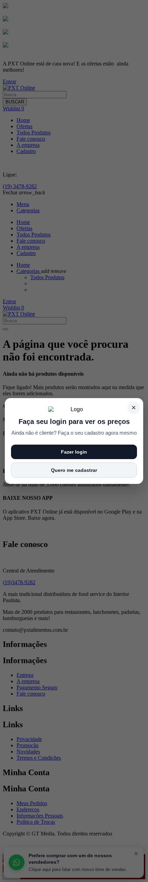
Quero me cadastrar (74, 470)
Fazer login (74, 452)
